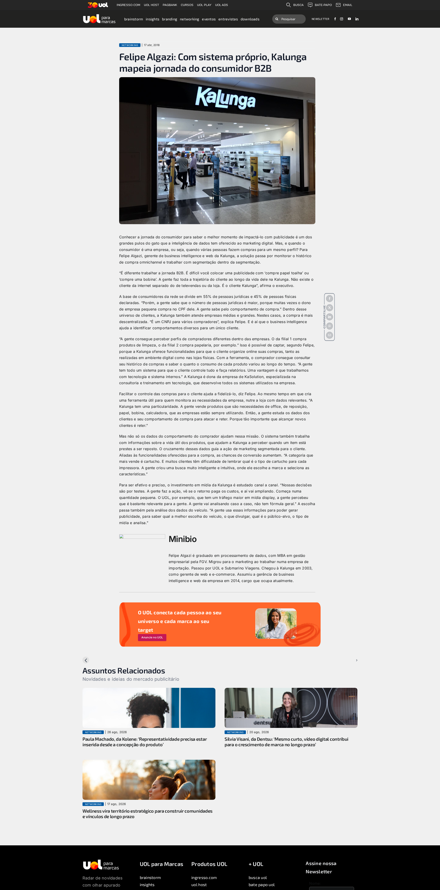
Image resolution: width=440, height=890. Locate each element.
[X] (329, 307)
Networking (130, 45)
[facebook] (335, 18)
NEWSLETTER (320, 18)
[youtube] (349, 18)
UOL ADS (221, 5)
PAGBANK (170, 5)
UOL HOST (151, 5)
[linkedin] (356, 18)
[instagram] (341, 18)
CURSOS (187, 5)
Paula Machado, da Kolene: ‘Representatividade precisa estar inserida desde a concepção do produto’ (144, 741)
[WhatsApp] (329, 326)
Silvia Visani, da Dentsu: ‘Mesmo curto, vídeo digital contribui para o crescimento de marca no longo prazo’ (286, 741)
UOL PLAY (204, 5)
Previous (94, 660)
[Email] (329, 335)
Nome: (315, 883)
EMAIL (347, 5)
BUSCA (298, 5)
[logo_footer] (100, 861)
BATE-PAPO (323, 5)
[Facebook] (329, 298)
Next (350, 660)
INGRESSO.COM (128, 5)
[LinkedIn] (329, 316)
